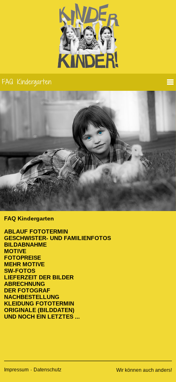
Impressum (16, 370)
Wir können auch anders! (144, 370)
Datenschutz (47, 370)
